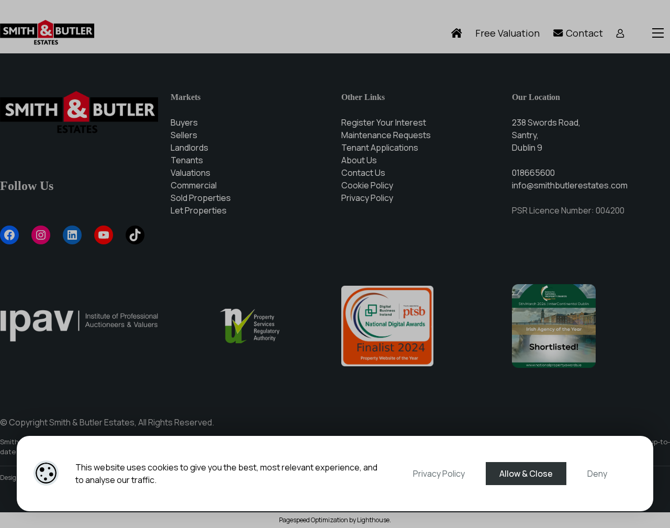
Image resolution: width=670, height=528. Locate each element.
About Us (359, 160)
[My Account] (620, 33)
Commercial (194, 185)
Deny (597, 473)
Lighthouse (373, 519)
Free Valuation (507, 33)
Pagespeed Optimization (313, 519)
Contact (583, 33)
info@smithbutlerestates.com (570, 185)
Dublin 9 (527, 147)
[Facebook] (9, 235)
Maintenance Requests (386, 135)
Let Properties (199, 210)
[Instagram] (40, 235)
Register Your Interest (383, 122)
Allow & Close (526, 473)
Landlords (189, 147)
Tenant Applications (379, 147)
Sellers (184, 135)
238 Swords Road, (546, 122)
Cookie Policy (367, 185)
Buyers (184, 122)
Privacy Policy (439, 473)
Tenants (187, 160)
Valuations (190, 172)
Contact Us (363, 172)
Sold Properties (201, 198)
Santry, (525, 135)
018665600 (533, 172)
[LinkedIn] (72, 235)
